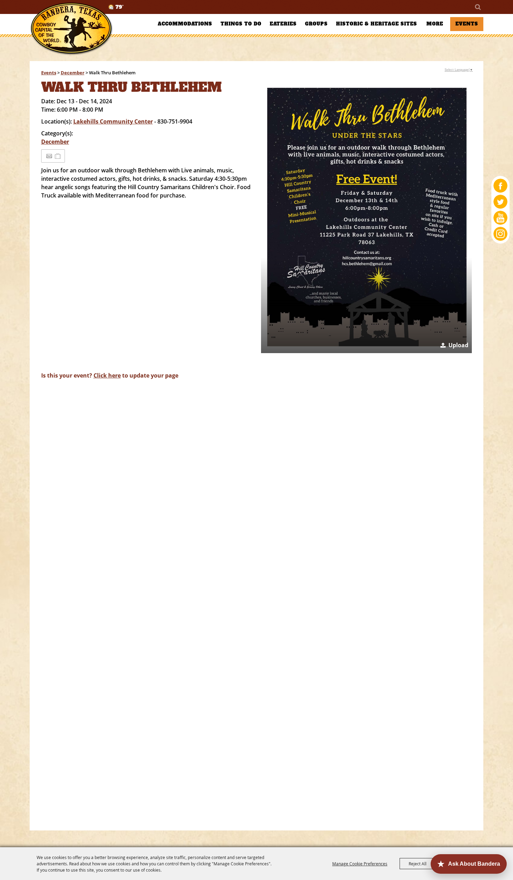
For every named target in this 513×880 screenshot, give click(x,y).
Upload (458, 345)
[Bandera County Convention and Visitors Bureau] (71, 29)
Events (466, 24)
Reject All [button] (417, 863)
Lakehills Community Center (113, 121)
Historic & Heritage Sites (376, 24)
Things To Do (241, 24)
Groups (316, 24)
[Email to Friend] (49, 156)
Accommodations (185, 24)
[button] (366, 216)
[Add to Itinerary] (58, 156)
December (72, 72)
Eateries (283, 24)
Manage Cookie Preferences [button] (359, 863)
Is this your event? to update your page (109, 375)
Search (477, 7)
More (434, 24)
